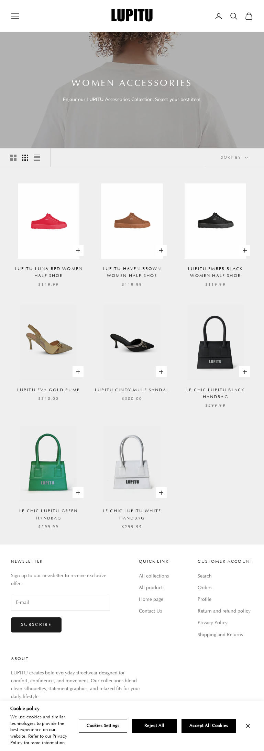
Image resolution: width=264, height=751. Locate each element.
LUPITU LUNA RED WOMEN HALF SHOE (48, 272)
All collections (154, 576)
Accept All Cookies (208, 725)
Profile (204, 599)
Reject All (154, 725)
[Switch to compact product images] (37, 157)
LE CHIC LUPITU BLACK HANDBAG (215, 393)
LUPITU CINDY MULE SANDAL (132, 390)
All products (151, 588)
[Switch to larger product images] (13, 157)
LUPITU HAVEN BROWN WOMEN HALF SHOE (132, 272)
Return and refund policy (224, 611)
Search (205, 576)
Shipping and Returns (220, 635)
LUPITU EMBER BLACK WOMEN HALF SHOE (215, 272)
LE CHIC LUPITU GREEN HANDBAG (48, 514)
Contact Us (150, 611)
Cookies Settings (103, 725)
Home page (151, 599)
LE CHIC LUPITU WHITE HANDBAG (132, 514)
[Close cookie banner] (248, 726)
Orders (205, 588)
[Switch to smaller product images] (25, 157)
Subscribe (36, 624)
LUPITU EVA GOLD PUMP (48, 390)
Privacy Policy (213, 623)
